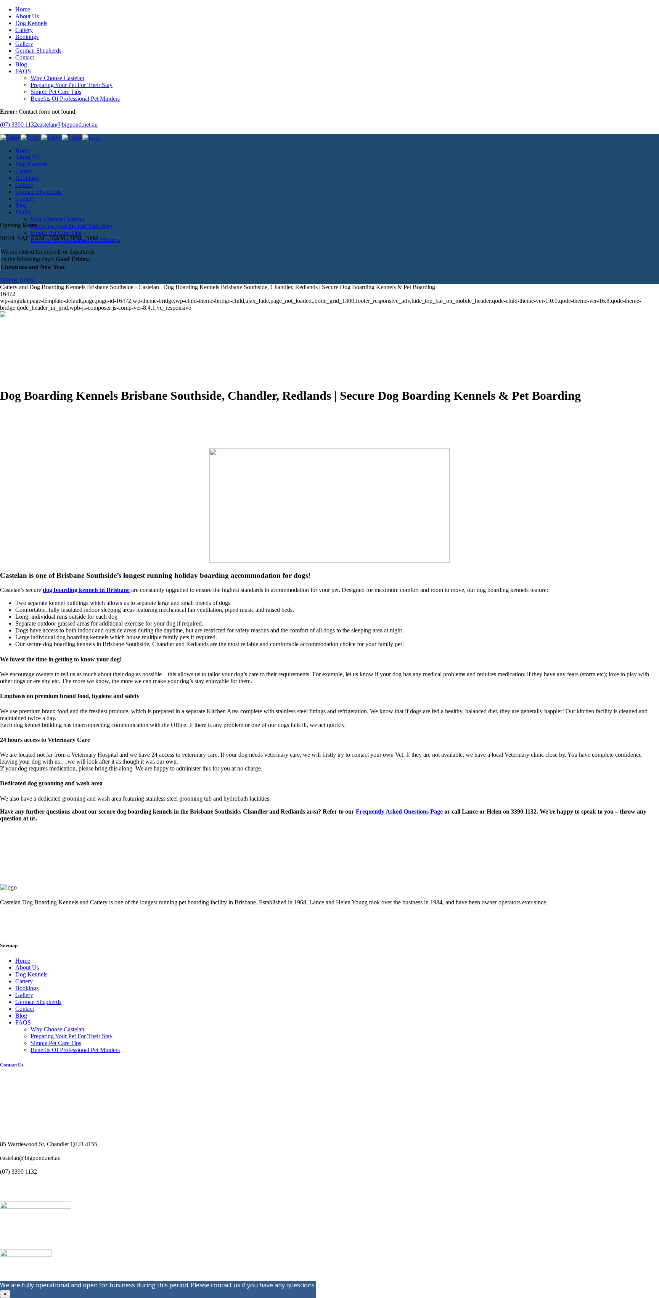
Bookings (27, 988)
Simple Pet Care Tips (56, 1043)
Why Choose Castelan (57, 1029)
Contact (24, 1008)
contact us (225, 1285)
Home (22, 960)
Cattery (24, 981)
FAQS (23, 1022)
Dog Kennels (31, 974)
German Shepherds (38, 1002)
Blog (21, 1015)
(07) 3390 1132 (18, 124)
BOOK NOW (17, 280)
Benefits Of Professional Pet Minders (75, 1050)
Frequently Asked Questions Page (399, 811)
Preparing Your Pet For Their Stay (72, 1036)
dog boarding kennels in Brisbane (86, 590)
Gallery (24, 995)
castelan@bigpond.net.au (67, 124)
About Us (27, 967)
